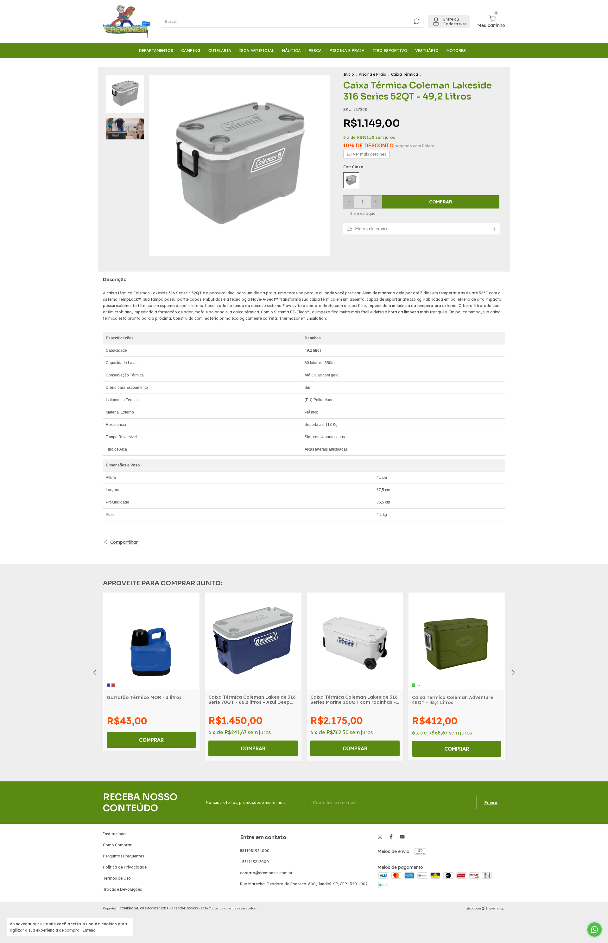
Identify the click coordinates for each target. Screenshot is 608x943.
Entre (448, 19)
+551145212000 (254, 861)
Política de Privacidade (125, 867)
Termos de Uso (117, 878)
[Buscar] (416, 21)
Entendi (90, 930)
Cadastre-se (454, 24)
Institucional (115, 833)
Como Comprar (117, 845)
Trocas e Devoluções (122, 889)
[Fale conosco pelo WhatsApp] (594, 929)
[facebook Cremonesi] (391, 836)
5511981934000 (254, 850)
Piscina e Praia (372, 74)
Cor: (353, 166)
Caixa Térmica (404, 74)
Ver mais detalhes (369, 154)
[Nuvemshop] (485, 909)
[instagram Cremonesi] (380, 836)
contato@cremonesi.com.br (266, 872)
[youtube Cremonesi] (402, 836)
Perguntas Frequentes (123, 856)
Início (348, 74)
